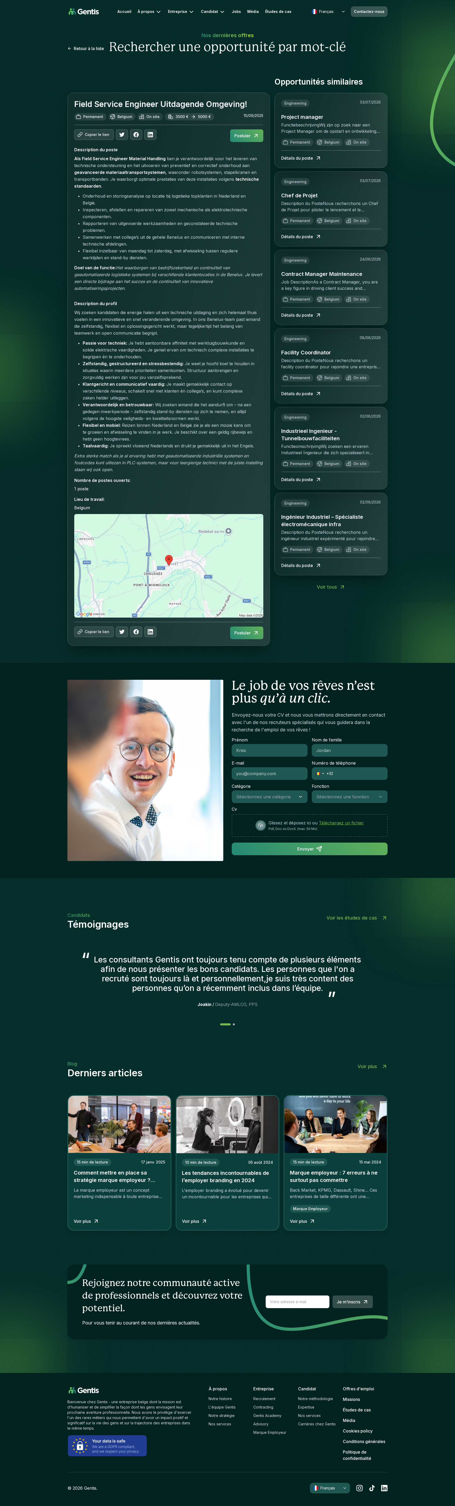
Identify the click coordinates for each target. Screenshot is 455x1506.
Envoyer (305, 849)
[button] (318, 773)
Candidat (209, 11)
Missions (351, 1399)
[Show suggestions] (302, 797)
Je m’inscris (348, 1301)
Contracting (263, 1407)
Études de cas (278, 11)
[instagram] (359, 1488)
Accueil (124, 11)
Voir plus (367, 1066)
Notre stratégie (222, 1415)
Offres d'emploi (358, 1388)
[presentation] (310, 825)
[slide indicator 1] (234, 1024)
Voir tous (327, 587)
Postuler (242, 135)
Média (253, 11)
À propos (146, 11)
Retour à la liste (89, 48)
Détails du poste (297, 158)
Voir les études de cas (352, 918)
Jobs (236, 11)
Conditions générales (364, 1441)
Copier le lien (97, 134)
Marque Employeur (269, 1432)
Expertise (306, 1407)
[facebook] (136, 134)
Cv (234, 809)
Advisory (261, 1424)
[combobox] (264, 797)
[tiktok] (372, 1488)
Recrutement (264, 1398)
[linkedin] (384, 1488)
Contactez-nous (369, 11)
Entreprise (177, 11)
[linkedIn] (150, 134)
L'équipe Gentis (222, 1407)
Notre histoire (220, 1398)
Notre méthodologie (315, 1398)
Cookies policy (358, 1431)
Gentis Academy (267, 1415)
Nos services (220, 1424)
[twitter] (122, 134)
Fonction (320, 786)
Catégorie (241, 786)
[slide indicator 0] (225, 1024)
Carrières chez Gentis (317, 1424)
